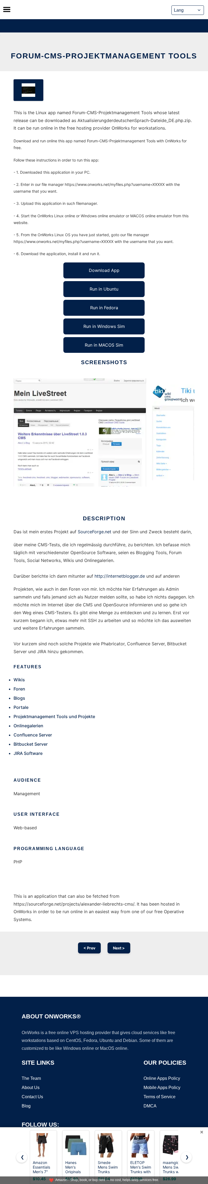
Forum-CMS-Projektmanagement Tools (104, 56)
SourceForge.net (94, 531)
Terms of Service (160, 1096)
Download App (104, 270)
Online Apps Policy (162, 1078)
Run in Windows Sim (104, 326)
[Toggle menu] (7, 9)
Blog (26, 1106)
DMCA (150, 1106)
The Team (31, 1078)
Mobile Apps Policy (162, 1087)
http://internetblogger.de (120, 576)
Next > (119, 948)
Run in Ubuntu (104, 289)
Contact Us (32, 1096)
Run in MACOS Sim (104, 345)
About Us (31, 1087)
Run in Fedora (104, 307)
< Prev (89, 948)
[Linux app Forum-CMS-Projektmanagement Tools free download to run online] (28, 90)
